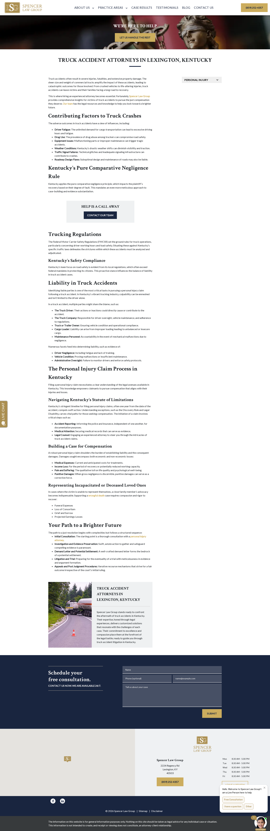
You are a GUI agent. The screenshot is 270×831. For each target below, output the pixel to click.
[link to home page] (23, 7)
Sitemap (143, 810)
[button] (67, 759)
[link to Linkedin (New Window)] (62, 801)
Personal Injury (196, 79)
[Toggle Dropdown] (93, 8)
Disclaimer (157, 810)
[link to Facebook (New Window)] (52, 801)
